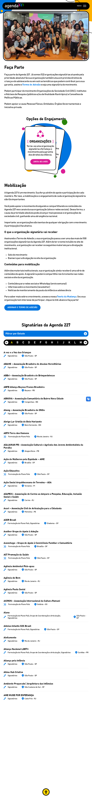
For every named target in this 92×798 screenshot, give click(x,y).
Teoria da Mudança (66, 296)
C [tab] (23, 342)
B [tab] (17, 342)
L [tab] (75, 342)
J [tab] (63, 342)
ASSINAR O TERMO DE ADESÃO (22, 307)
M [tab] (81, 342)
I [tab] (57, 342)
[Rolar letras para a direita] (85, 342)
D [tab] (29, 342)
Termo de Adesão (31, 85)
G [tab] (46, 342)
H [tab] (52, 342)
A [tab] (12, 342)
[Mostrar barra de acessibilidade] (46, 792)
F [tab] (40, 342)
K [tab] (69, 342)
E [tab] (35, 342)
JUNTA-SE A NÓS (40, 162)
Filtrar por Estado (15, 333)
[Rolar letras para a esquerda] (6, 342)
